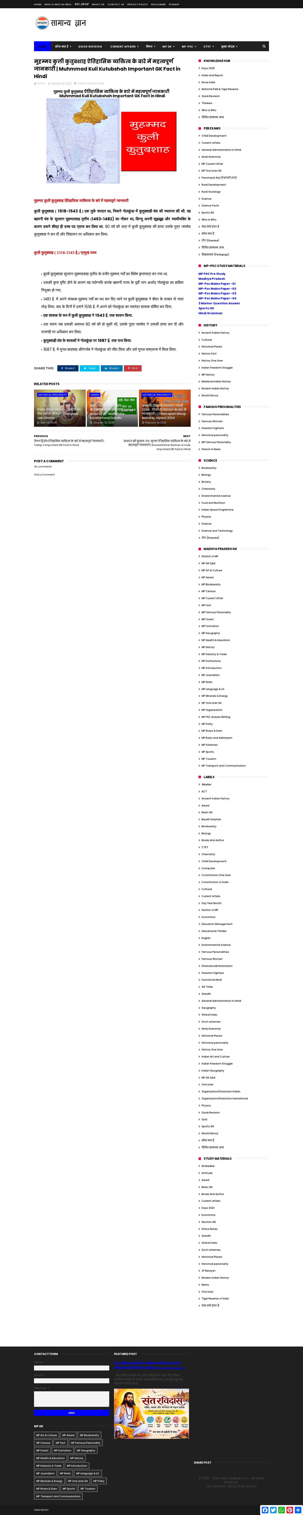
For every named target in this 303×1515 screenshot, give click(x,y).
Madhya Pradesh (211, 279)
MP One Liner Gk (211, 170)
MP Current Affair (212, 164)
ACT (204, 791)
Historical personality (91, 83)
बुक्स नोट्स (228, 46)
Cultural (207, 339)
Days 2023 (208, 1208)
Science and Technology (217, 530)
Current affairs (211, 143)
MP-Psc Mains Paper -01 (216, 284)
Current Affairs (123, 46)
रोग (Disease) (210, 240)
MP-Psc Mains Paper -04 (217, 298)
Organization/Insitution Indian (221, 1091)
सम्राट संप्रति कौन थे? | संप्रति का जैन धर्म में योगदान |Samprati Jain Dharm (58, 414)
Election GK (209, 1222)
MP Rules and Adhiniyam (217, 738)
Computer (208, 868)
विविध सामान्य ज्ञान (213, 117)
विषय (149, 46)
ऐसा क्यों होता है (210, 226)
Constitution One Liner (216, 875)
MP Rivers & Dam (212, 731)
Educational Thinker (214, 931)
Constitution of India (215, 882)
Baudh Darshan (211, 819)
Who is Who (209, 110)
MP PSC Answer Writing (216, 717)
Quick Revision (90, 46)
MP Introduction (212, 668)
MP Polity (207, 724)
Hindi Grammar (211, 157)
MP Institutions (211, 661)
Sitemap (174, 4)
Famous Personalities (215, 414)
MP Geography (211, 633)
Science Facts (210, 205)
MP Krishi (207, 682)
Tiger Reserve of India (215, 1298)
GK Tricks (207, 987)
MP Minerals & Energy (215, 696)
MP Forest (208, 619)
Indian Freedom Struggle (217, 367)
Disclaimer (158, 4)
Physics (206, 516)
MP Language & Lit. (213, 689)
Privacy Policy (137, 4)
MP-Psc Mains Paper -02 (217, 289)
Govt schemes (211, 1021)
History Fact (209, 353)
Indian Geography (213, 1070)
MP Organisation (212, 710)
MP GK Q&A (208, 563)
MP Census (209, 591)
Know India (208, 82)
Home (37, 4)
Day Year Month (212, 903)
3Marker (206, 784)
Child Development (214, 136)
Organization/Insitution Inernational (225, 1098)
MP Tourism (209, 759)
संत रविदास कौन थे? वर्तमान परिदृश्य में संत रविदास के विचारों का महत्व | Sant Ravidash (149, 1365)
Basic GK (207, 812)
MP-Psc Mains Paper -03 (217, 293)
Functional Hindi (212, 980)
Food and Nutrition (213, 503)
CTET (207, 46)
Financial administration (217, 966)
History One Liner (212, 360)
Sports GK (208, 212)
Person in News (211, 449)
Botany (206, 482)
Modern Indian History (215, 388)
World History (210, 395)
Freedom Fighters (213, 428)
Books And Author (213, 840)
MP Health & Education (216, 640)
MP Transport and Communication (224, 765)
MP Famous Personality (216, 442)
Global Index (209, 1014)
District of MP (210, 556)
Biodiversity (209, 468)
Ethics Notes (209, 1229)
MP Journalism (211, 675)
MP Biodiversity (211, 584)
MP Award (208, 577)
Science (206, 198)
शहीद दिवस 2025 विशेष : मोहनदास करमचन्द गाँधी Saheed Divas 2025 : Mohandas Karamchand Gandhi (112, 412)
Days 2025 (208, 68)
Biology (206, 475)
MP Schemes (210, 745)
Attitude (207, 1173)
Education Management (217, 924)
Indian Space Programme (218, 509)
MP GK (167, 46)
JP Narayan (208, 1270)
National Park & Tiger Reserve (220, 89)
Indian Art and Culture (216, 1056)
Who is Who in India (58, 4)
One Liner (207, 1084)
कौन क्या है (61, 46)
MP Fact (206, 605)
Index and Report (212, 75)
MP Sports (208, 752)
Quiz (204, 1119)
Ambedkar (208, 1166)
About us (98, 4)
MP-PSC (187, 46)
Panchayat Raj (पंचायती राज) (219, 177)
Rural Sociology (211, 191)
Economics (208, 917)
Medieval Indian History (216, 381)
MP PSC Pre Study (211, 274)
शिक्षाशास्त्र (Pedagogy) (215, 254)
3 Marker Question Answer (219, 303)
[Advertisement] (194, 24)
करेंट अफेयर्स (82, 4)
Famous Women (212, 421)
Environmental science (216, 496)
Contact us (116, 4)
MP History (208, 374)
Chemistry (208, 489)
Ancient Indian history (215, 332)
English (206, 938)
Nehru (205, 1284)
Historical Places (212, 346)
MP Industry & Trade (214, 654)
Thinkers (207, 103)
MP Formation (210, 626)
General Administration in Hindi (221, 150)
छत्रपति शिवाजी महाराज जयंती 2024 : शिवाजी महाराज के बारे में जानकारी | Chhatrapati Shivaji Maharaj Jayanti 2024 (164, 412)
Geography (209, 1008)
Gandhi (94, 394)
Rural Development (214, 184)
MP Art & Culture (212, 570)
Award (205, 805)
